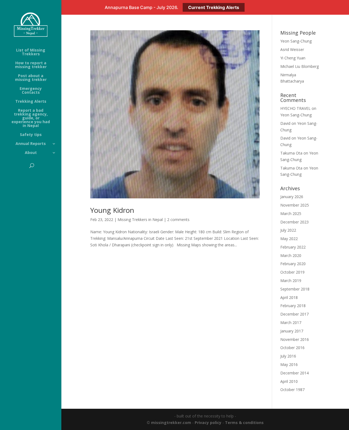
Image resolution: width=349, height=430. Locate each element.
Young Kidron (112, 210)
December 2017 (294, 314)
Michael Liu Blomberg (299, 66)
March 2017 (290, 322)
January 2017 (291, 331)
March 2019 (290, 280)
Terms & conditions (244, 422)
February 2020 (293, 263)
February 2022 (293, 247)
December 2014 (294, 373)
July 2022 (288, 230)
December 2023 (294, 222)
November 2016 (294, 339)
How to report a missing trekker (31, 65)
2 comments (178, 219)
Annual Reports (31, 144)
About (31, 153)
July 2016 (288, 356)
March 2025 (290, 213)
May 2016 (289, 364)
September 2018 (294, 289)
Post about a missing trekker (31, 78)
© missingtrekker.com (169, 422)
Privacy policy (208, 422)
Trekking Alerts (30, 101)
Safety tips (31, 135)
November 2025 (294, 205)
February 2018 (293, 305)
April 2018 (289, 297)
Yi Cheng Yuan (292, 57)
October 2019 (292, 272)
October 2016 (292, 347)
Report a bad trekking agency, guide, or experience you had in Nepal (30, 118)
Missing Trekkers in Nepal (140, 219)
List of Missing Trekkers (30, 52)
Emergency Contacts (31, 91)
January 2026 (291, 196)
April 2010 (289, 381)
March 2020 (290, 255)
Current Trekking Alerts (213, 7)
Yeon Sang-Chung (296, 41)
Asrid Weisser (292, 49)
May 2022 (289, 238)
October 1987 (292, 389)
